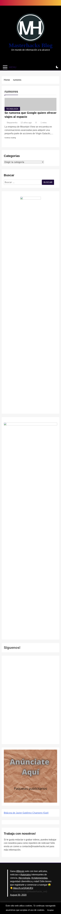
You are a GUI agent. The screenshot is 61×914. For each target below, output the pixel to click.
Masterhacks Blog (30, 45)
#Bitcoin (20, 871)
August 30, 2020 (18, 895)
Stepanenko (12, 122)
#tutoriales (25, 874)
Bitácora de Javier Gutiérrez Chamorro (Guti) (26, 813)
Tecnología (12, 109)
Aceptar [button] (50, 910)
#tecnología (24, 878)
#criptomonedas (39, 878)
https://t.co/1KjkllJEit (23, 888)
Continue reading (10, 137)
